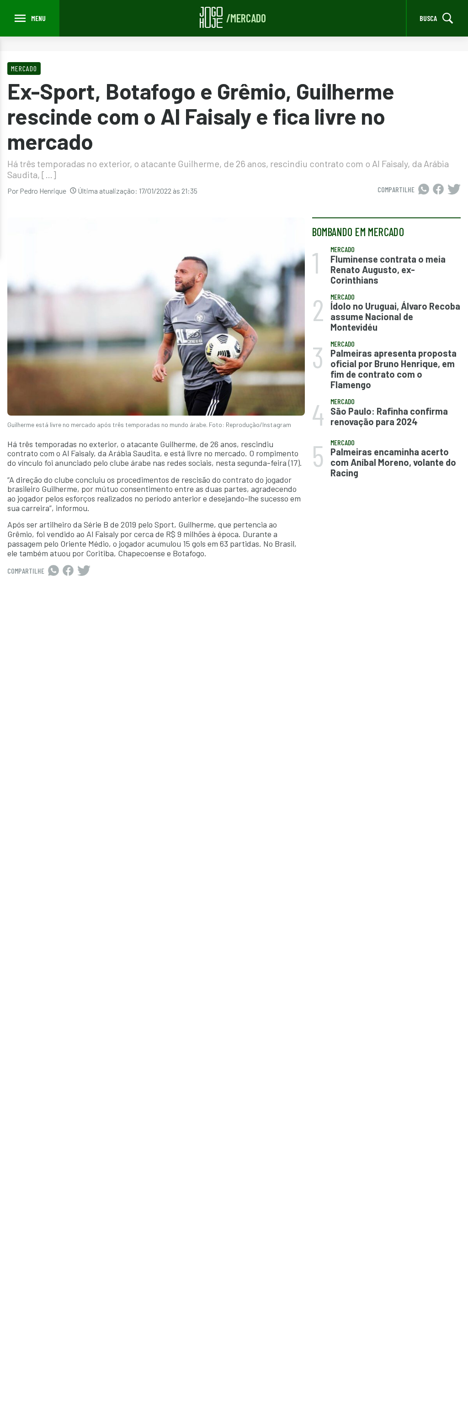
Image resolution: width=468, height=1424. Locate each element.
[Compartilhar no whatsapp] (423, 189)
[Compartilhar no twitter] (454, 189)
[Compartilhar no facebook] (438, 189)
